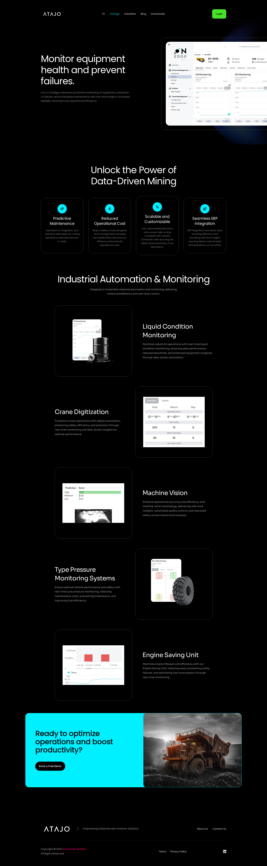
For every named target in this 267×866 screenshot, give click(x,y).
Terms (162, 851)
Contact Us (219, 829)
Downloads (158, 14)
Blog (143, 14)
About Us (202, 829)
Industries (130, 14)
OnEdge (114, 14)
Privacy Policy (178, 851)
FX (103, 14)
